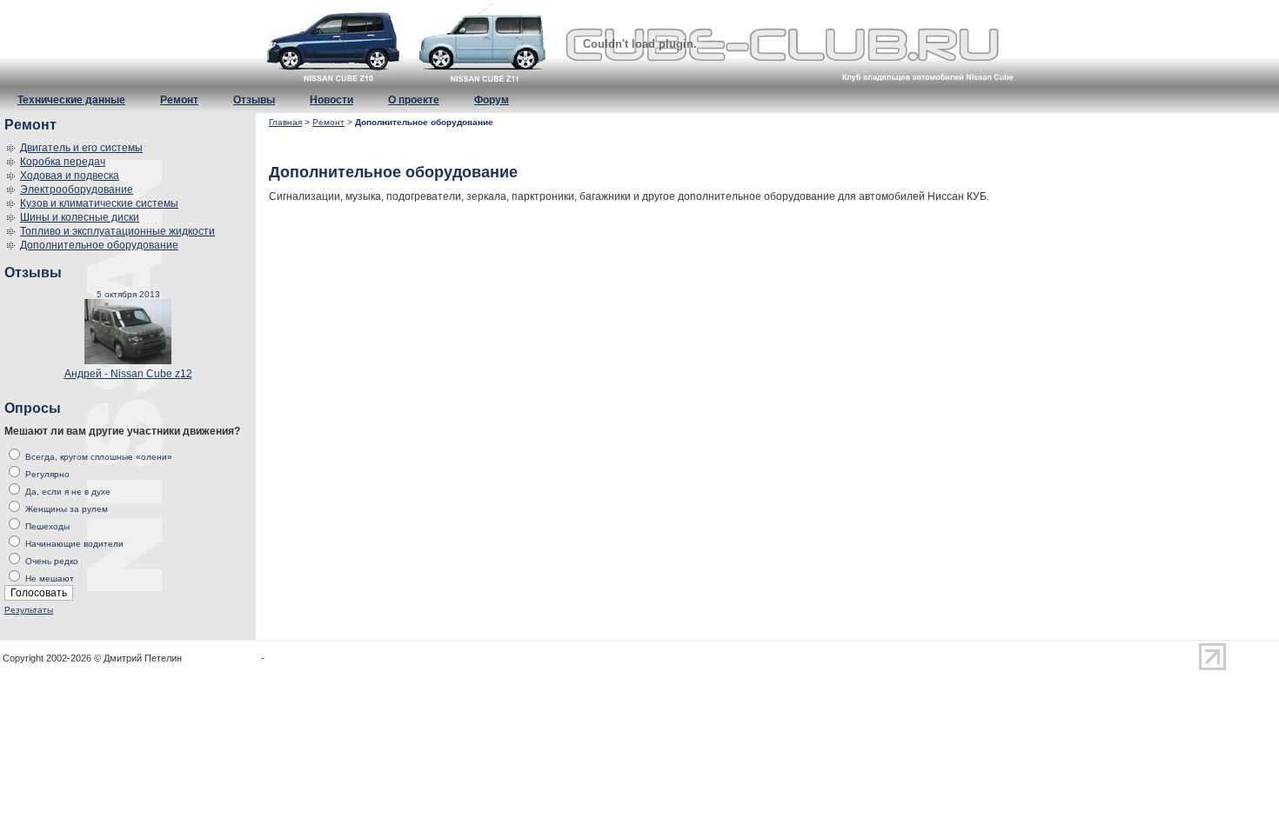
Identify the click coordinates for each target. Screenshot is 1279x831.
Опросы (32, 408)
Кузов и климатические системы (99, 203)
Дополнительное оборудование (99, 245)
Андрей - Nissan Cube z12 (128, 374)
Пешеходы (47, 526)
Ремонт (179, 100)
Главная (285, 122)
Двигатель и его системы (81, 148)
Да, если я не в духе (67, 491)
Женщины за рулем (66, 509)
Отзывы (254, 100)
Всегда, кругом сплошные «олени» (98, 457)
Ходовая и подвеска (69, 176)
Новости (331, 100)
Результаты (28, 610)
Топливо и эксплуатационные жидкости (117, 231)
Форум (491, 100)
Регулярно (47, 474)
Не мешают (49, 578)
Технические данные (71, 100)
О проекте (413, 100)
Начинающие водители (74, 543)
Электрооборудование (76, 189)
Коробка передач (62, 162)
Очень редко (51, 561)
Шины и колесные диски (79, 217)
